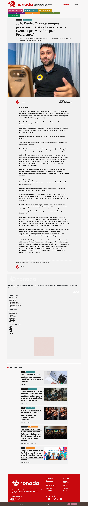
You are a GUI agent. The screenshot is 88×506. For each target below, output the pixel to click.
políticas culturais (45, 262)
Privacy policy (74, 504)
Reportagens (13, 313)
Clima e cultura (14, 15)
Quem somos (13, 297)
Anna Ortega (24, 384)
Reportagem (24, 388)
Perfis (11, 315)
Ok (68, 504)
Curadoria (12, 318)
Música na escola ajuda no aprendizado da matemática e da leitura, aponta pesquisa (31, 415)
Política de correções (15, 303)
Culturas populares (32, 13)
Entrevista (19, 19)
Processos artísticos (15, 10)
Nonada (23, 102)
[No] (86, 504)
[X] (69, 102)
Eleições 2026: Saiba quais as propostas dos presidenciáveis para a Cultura (32, 378)
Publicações (13, 299)
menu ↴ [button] (76, 5)
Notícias (65, 481)
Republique (13, 306)
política (39, 262)
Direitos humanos (45, 10)
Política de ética (14, 302)
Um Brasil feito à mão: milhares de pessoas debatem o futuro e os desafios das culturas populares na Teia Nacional (31, 435)
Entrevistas (13, 316)
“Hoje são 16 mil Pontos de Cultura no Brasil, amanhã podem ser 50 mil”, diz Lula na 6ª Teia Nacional (32, 455)
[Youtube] (71, 102)
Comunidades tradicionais (50, 13)
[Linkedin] (62, 102)
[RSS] (67, 102)
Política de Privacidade (15, 305)
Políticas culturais (31, 10)
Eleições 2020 (33, 262)
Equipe (47, 482)
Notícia (12, 312)
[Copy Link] (65, 102)
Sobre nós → (66, 5)
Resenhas (12, 320)
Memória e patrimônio (16, 13)
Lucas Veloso (24, 403)
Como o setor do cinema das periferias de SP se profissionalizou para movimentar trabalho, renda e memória (32, 396)
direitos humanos (25, 262)
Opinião (12, 321)
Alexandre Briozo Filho (26, 422)
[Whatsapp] (60, 102)
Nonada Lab (13, 300)
